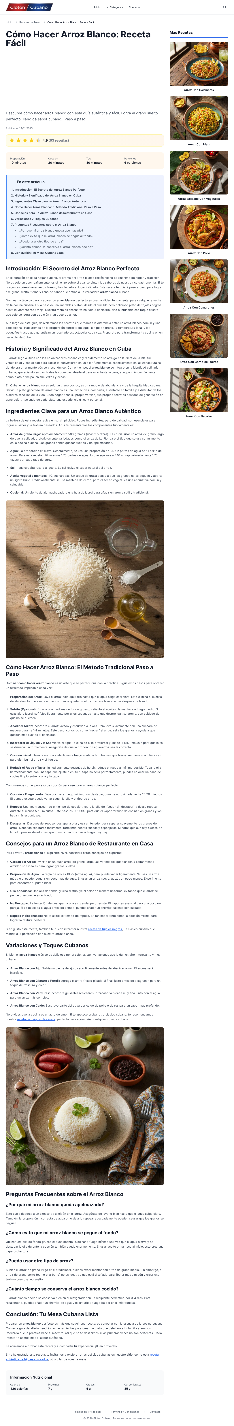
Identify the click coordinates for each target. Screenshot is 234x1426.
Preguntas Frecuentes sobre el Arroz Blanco (45, 224)
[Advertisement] (85, 78)
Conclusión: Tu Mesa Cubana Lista (39, 253)
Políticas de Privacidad (87, 1411)
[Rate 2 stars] (18, 140)
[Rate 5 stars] (38, 140)
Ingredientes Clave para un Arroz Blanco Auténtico (50, 201)
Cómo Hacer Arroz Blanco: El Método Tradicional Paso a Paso (58, 207)
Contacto (134, 7)
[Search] (225, 7)
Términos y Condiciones (125, 1411)
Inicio (97, 7)
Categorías (116, 7)
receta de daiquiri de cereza (36, 1019)
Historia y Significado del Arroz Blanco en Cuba (48, 195)
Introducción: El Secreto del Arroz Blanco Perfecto (50, 189)
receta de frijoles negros (105, 929)
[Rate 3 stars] (25, 140)
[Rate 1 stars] (12, 140)
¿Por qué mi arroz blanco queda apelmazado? (51, 230)
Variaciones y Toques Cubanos (36, 219)
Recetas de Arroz (29, 22)
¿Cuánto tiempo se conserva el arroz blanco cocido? (56, 247)
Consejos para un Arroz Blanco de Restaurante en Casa (53, 213)
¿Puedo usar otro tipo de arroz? (41, 241)
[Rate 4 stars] (32, 140)
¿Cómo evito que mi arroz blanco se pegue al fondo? (56, 236)
